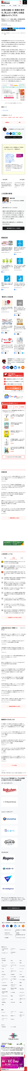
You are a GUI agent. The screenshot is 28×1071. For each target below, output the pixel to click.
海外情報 (14, 5)
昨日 (5, 558)
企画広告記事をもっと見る (14, 706)
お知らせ (21, 1012)
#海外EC (21, 117)
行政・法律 (13, 1002)
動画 (20, 982)
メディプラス (5, 110)
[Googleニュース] (19, 367)
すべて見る (14, 765)
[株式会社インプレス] (13, 1036)
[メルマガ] (4, 367)
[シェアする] (7, 133)
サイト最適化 (22, 976)
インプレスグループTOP (20, 937)
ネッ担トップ (3, 770)
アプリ (21, 971)
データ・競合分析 (13, 979)
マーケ (10, 406)
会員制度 (12, 974)
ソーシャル (22, 968)
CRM (21, 974)
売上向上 (4, 974)
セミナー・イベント (13, 1012)
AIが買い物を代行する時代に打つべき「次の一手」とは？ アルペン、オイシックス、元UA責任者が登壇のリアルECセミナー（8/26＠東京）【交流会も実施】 (12, 1049)
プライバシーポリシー (9, 934)
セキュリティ (22, 992)
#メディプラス (4, 117)
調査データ (13, 1015)
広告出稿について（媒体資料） (20, 930)
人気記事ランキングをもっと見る (14, 617)
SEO (3, 968)
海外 (10, 5)
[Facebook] (8, 367)
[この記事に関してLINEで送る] (19, 133)
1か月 (21, 558)
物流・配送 (22, 988)
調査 (20, 1002)
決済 (12, 999)
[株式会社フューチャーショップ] (9, 819)
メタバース (13, 962)
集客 (20, 962)
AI (22, 5)
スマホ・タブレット (5, 979)
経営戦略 (22, 406)
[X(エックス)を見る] (11, 926)
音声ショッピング (13, 971)
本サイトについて (8, 930)
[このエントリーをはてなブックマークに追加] (13, 133)
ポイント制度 (22, 979)
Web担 (9, 363)
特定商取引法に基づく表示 (20, 935)
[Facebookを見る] (7, 926)
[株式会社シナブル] (8, 889)
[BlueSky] (15, 367)
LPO (3, 976)
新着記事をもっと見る (14, 518)
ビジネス (16, 406)
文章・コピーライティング (13, 985)
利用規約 (17, 932)
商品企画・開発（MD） (5, 992)
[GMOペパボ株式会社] (9, 842)
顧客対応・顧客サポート (14, 989)
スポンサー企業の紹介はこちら (13, 908)
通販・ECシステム (22, 999)
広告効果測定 (4, 985)
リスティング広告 (13, 966)
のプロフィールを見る (13, 228)
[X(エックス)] (11, 367)
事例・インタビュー (22, 1016)
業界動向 (4, 1002)
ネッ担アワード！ (13, 949)
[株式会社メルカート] (8, 869)
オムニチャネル (5, 995)
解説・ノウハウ (4, 1015)
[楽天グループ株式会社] (9, 790)
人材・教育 (13, 992)
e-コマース (4, 407)
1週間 (13, 558)
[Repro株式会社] (8, 858)
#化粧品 (10, 117)
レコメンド (4, 982)
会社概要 (6, 937)
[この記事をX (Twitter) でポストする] (10, 133)
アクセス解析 (13, 976)
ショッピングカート (4, 999)
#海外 (17, 117)
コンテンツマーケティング (5, 966)
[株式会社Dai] (9, 831)
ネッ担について (5, 952)
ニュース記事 (13, 1026)
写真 (12, 982)
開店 (12, 995)
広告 (3, 971)
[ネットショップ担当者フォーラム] (13, 919)
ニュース (2, 771)
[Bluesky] (15, 926)
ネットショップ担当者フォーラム (5, 2)
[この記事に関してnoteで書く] (16, 133)
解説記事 (4, 1026)
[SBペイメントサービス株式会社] (9, 802)
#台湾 (13, 117)
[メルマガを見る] (3, 926)
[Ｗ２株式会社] (8, 879)
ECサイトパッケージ (22, 996)
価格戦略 (4, 988)
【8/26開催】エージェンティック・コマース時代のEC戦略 (14, 33)
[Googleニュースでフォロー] (19, 926)
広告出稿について (13, 953)
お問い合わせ (7, 932)
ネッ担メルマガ (22, 949)
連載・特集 (3, 5)
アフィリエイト (22, 965)
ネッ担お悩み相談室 (20, 362)
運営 (20, 985)
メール (12, 968)
